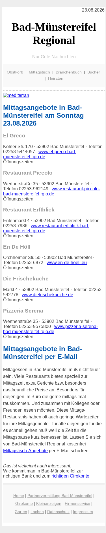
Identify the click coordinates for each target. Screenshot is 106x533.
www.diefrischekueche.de (47, 294)
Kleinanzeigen (48, 503)
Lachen (37, 511)
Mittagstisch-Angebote (25, 450)
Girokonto (24, 503)
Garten (21, 511)
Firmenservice (77, 503)
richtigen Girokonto (70, 476)
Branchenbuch (69, 72)
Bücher (93, 72)
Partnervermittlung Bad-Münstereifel (59, 495)
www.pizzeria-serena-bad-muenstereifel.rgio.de (50, 329)
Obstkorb (15, 72)
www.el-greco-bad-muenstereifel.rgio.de (39, 154)
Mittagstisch (39, 72)
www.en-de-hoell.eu (67, 262)
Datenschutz (58, 511)
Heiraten (55, 78)
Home (18, 495)
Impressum (83, 511)
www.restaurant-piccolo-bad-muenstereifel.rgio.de (51, 191)
